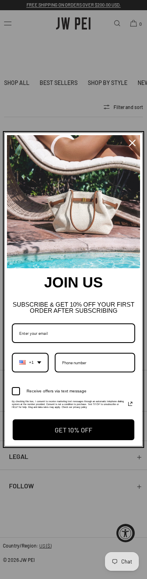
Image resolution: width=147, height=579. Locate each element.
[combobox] (30, 362)
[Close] (132, 143)
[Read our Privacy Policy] (130, 404)
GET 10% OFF (73, 430)
